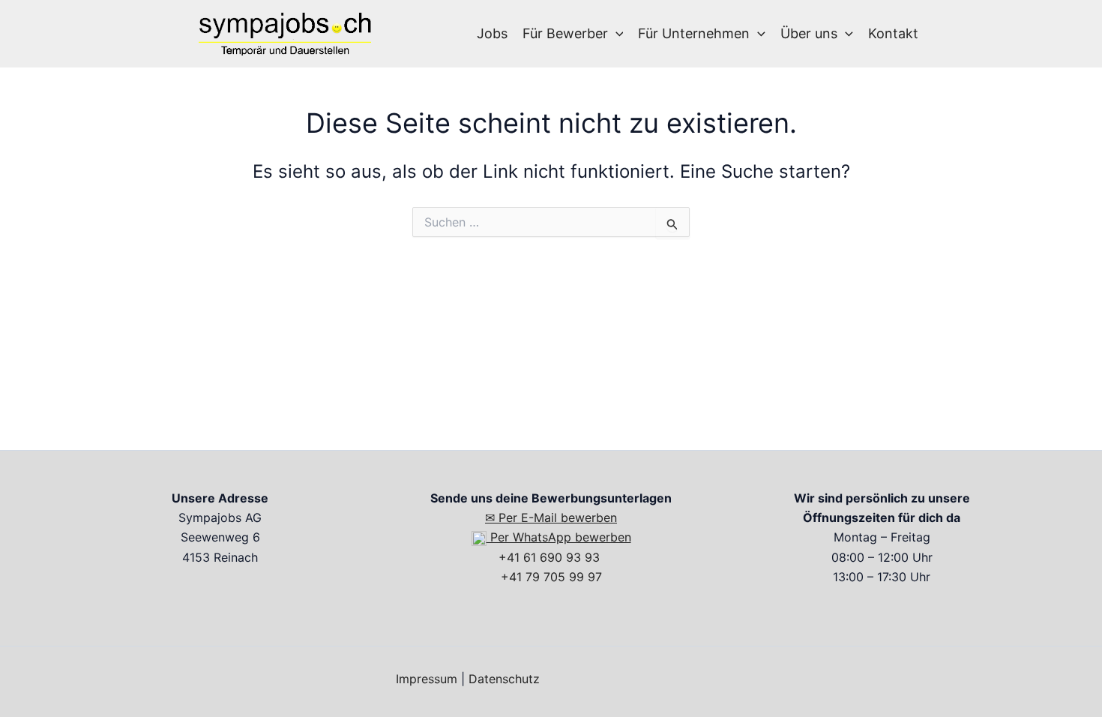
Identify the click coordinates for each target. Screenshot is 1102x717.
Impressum (426, 678)
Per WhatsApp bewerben (559, 537)
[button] (616, 34)
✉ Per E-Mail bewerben (551, 517)
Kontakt (893, 33)
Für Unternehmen (694, 33)
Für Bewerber (565, 33)
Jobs (492, 33)
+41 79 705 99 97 (551, 576)
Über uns (808, 33)
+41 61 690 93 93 (551, 557)
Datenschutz (504, 678)
